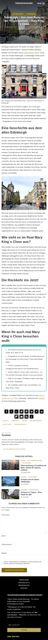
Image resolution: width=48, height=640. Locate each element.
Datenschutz (24, 583)
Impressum (24, 580)
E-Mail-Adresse (7, 544)
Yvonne (20, 27)
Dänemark (24, 489)
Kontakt (24, 588)
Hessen (23, 460)
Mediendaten (24, 585)
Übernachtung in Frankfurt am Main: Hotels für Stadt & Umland (33, 468)
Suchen (24, 630)
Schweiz (23, 477)
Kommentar (6, 515)
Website (4, 553)
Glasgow (41, 398)
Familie (24, 420)
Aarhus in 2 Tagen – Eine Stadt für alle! (31, 493)
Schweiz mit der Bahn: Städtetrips (30, 480)
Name (4, 536)
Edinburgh (15, 420)
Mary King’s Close (32, 53)
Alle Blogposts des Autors (14, 449)
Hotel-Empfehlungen (34, 460)
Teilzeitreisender (24, 3)
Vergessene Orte (20, 424)
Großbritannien (17, 14)
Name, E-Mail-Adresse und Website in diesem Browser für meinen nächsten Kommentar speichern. (23, 562)
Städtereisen (30, 14)
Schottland (7, 424)
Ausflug (6, 420)
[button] (6, 412)
